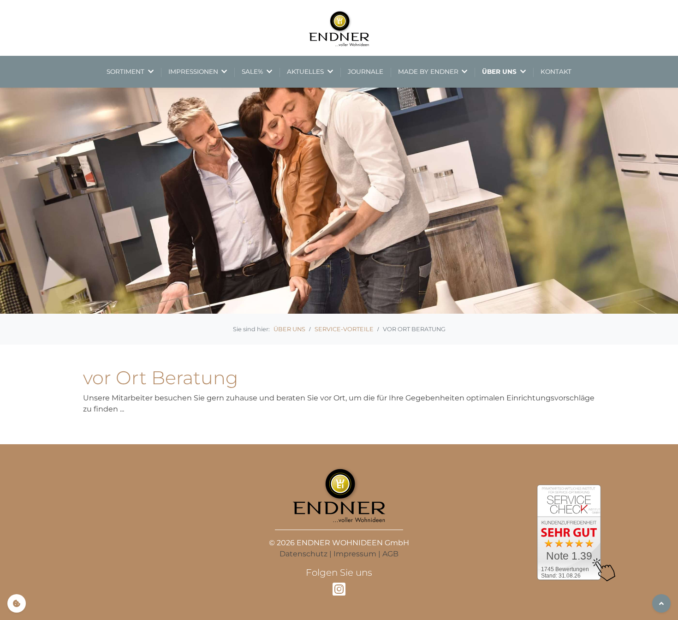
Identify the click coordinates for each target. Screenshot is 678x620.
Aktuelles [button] (306, 71)
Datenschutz (303, 553)
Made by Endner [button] (429, 71)
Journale (365, 71)
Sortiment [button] (126, 71)
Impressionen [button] (194, 71)
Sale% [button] (253, 71)
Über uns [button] (500, 71)
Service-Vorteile (344, 329)
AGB (390, 553)
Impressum (354, 553)
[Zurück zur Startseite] (339, 28)
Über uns (289, 329)
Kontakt (556, 71)
